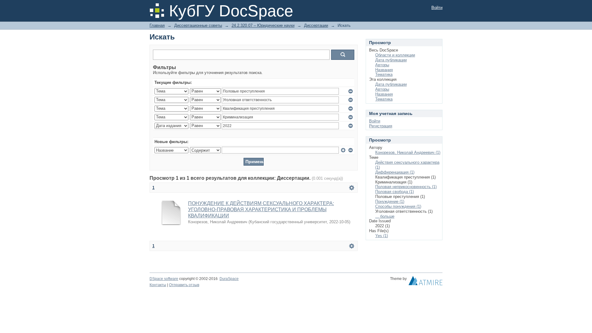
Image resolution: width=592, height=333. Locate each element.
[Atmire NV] (425, 282)
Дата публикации (391, 60)
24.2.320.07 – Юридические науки (263, 25)
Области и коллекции (395, 55)
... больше (384, 216)
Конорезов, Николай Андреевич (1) (407, 152)
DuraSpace (229, 279)
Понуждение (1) (389, 201)
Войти (436, 7)
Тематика (384, 74)
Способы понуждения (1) (398, 206)
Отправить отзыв (184, 285)
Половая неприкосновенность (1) (406, 186)
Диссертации (316, 25)
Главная (157, 25)
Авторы (382, 65)
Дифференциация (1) (394, 172)
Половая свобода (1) (394, 191)
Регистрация (380, 126)
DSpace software (164, 279)
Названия (384, 70)
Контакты (158, 285)
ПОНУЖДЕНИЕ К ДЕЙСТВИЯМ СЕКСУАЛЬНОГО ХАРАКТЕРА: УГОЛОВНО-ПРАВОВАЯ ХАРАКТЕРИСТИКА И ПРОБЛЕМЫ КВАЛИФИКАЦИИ (261, 209)
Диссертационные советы (198, 25)
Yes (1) (381, 235)
